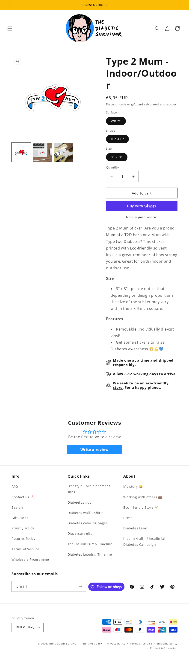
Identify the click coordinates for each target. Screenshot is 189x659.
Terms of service (141, 643)
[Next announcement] (180, 5)
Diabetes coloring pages (88, 523)
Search (17, 507)
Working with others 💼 (142, 497)
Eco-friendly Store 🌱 (140, 507)
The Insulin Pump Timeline (90, 544)
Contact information (163, 648)
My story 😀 (133, 486)
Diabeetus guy (80, 502)
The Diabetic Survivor (63, 643)
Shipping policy (167, 643)
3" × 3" (117, 157)
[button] (10, 28)
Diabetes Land (135, 528)
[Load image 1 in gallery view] (21, 152)
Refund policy (92, 643)
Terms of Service (25, 549)
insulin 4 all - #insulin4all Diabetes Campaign (144, 541)
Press (127, 518)
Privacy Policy (23, 528)
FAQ (15, 486)
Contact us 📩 (23, 497)
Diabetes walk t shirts (86, 513)
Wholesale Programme (30, 559)
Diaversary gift (80, 533)
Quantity (112, 167)
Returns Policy (23, 538)
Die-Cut (117, 139)
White (116, 121)
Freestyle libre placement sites (89, 489)
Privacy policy (115, 643)
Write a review (94, 449)
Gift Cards (20, 518)
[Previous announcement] (9, 5)
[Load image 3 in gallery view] (63, 152)
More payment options (141, 217)
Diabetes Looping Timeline (90, 554)
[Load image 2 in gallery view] (42, 152)
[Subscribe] (81, 586)
